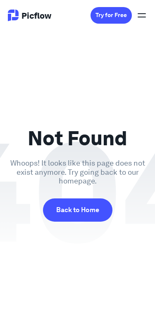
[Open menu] (142, 15)
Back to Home (77, 210)
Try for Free (111, 15)
